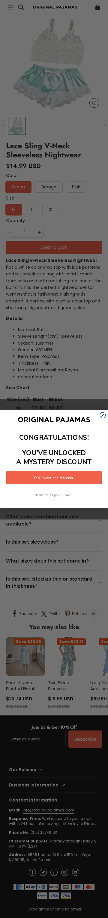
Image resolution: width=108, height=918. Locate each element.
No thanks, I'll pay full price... (54, 495)
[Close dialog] (103, 415)
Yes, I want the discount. (54, 477)
